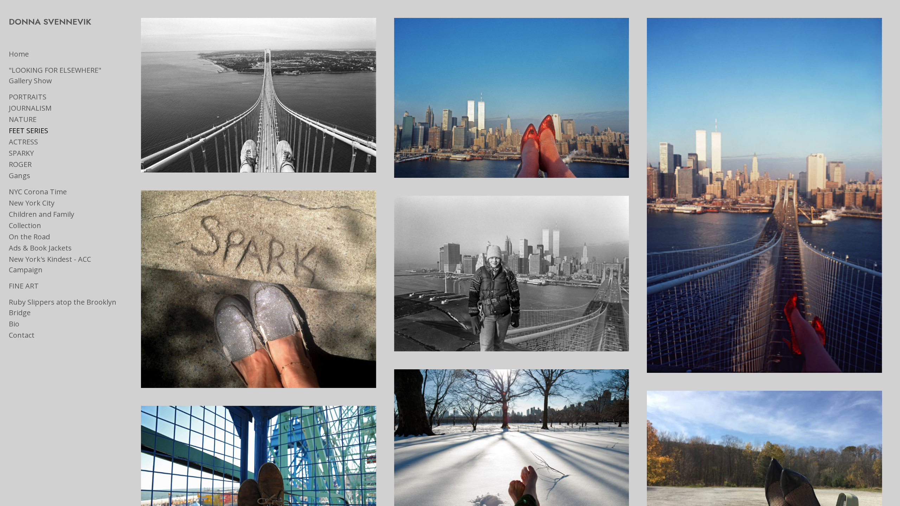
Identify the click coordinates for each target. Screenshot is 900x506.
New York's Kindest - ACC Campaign (50, 264)
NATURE (23, 119)
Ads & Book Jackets (40, 248)
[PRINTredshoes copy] (511, 97)
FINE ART (24, 286)
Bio (14, 324)
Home (19, 54)
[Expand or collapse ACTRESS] (42, 142)
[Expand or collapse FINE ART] (43, 286)
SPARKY (21, 153)
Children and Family (41, 214)
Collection (25, 225)
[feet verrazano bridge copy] (258, 95)
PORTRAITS (27, 97)
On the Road (29, 236)
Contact (21, 335)
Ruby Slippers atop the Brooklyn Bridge (62, 307)
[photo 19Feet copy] (258, 289)
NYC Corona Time (38, 191)
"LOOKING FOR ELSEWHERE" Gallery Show (55, 75)
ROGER (20, 164)
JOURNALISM (30, 108)
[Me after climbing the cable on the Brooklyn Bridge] (511, 273)
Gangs (19, 175)
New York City (31, 203)
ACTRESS (23, 142)
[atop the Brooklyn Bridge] (764, 195)
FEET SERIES (28, 130)
